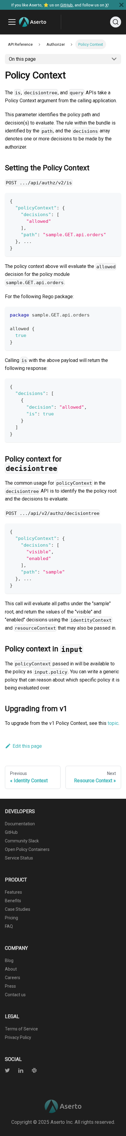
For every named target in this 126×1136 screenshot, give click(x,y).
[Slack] (30, 1071)
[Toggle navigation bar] (12, 22)
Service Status (19, 858)
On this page (22, 59)
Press (10, 986)
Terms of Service (21, 1028)
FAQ (9, 926)
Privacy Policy (18, 1037)
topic (113, 723)
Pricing (11, 917)
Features (13, 892)
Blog (9, 960)
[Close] (121, 5)
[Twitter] (8, 1071)
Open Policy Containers (27, 849)
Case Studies (17, 909)
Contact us (15, 994)
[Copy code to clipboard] (114, 200)
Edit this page (27, 746)
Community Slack (22, 840)
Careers (12, 977)
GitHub (66, 4)
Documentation (20, 823)
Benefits (13, 900)
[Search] (115, 21)
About (11, 969)
